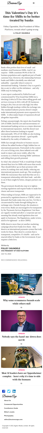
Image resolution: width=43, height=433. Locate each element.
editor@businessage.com (13, 419)
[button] (34, 3)
